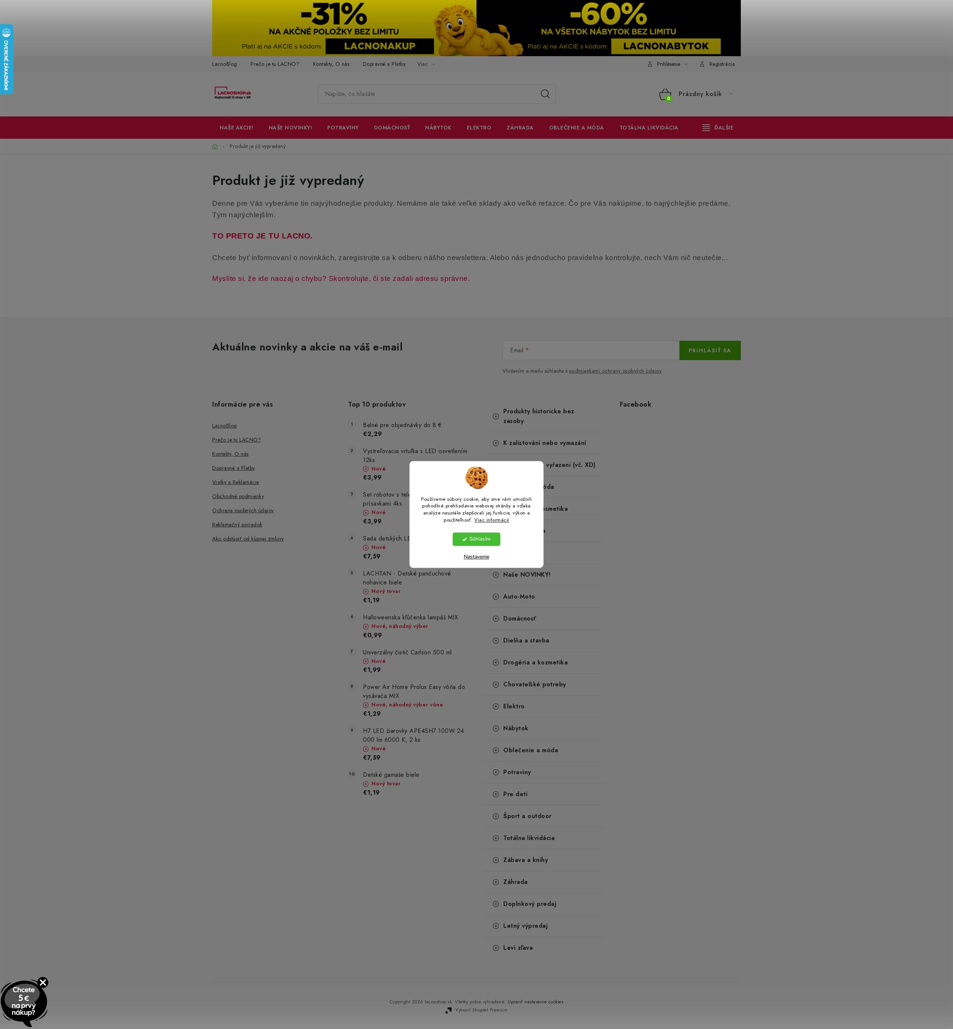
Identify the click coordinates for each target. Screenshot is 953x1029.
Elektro (514, 706)
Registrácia (722, 64)
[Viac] (718, 127)
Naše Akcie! (521, 552)
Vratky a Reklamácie (235, 482)
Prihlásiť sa (710, 350)
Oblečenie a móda (530, 750)
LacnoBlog (224, 64)
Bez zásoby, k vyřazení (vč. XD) (549, 465)
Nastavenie (476, 557)
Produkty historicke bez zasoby (538, 416)
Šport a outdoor (527, 816)
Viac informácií (491, 520)
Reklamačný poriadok (237, 524)
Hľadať (545, 94)
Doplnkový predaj (529, 904)
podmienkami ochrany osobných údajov (615, 371)
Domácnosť (519, 618)
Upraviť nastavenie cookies (535, 1001)
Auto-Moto (519, 596)
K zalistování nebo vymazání (544, 443)
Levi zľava (518, 947)
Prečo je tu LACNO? (275, 64)
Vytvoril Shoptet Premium (481, 1010)
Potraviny (517, 772)
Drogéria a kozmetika (535, 662)
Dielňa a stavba (526, 640)
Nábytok (516, 728)
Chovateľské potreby (534, 684)
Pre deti (515, 794)
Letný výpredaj (525, 925)
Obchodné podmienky (238, 496)
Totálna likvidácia (529, 838)
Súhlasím (480, 539)
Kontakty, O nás (331, 64)
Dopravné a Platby (384, 64)
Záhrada (515, 882)
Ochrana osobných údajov (243, 510)
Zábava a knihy (525, 860)
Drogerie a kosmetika (535, 508)
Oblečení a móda (528, 487)
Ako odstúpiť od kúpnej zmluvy (248, 538)
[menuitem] (236, 127)
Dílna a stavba (524, 530)
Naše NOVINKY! (527, 574)
